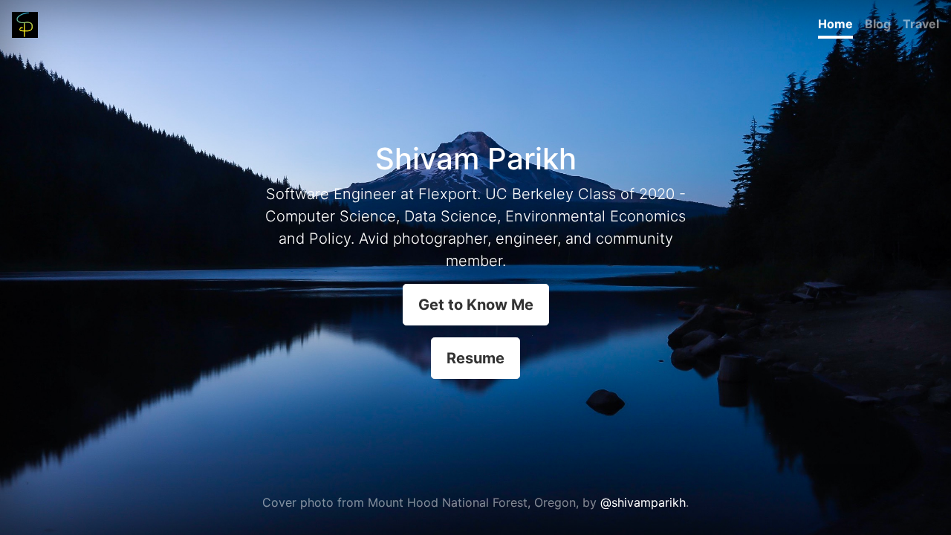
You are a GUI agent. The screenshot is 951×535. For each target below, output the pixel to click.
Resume (475, 358)
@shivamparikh (643, 502)
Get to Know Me (475, 305)
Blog (878, 23)
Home (835, 23)
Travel (921, 23)
